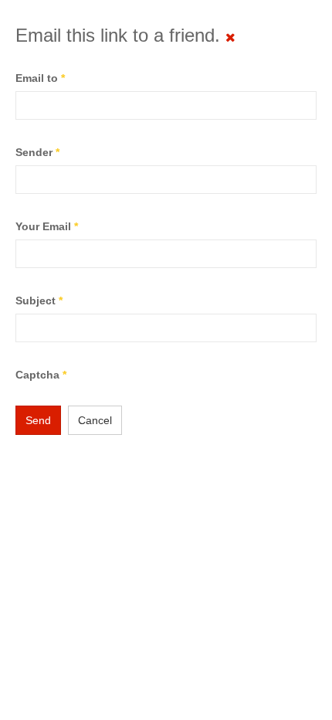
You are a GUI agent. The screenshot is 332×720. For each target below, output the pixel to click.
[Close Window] (230, 37)
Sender (37, 152)
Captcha (40, 374)
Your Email (46, 226)
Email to (40, 78)
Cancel (95, 420)
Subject (39, 300)
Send (38, 420)
